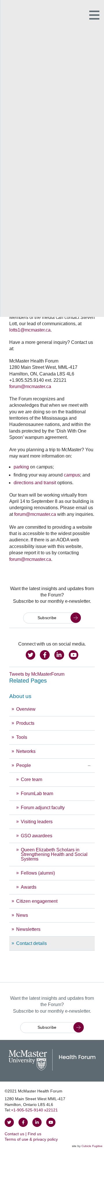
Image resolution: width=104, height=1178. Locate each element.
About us (20, 696)
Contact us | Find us (23, 1134)
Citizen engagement (36, 901)
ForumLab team (37, 793)
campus (72, 474)
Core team (31, 779)
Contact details (31, 943)
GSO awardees (36, 835)
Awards (28, 887)
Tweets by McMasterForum (36, 674)
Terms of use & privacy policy (31, 1139)
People (23, 765)
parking (21, 466)
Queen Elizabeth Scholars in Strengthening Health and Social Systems (54, 854)
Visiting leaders (37, 821)
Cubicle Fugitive (92, 1146)
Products (25, 723)
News (22, 915)
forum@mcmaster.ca (30, 386)
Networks (26, 751)
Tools (21, 737)
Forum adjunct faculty (43, 807)
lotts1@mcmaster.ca (30, 330)
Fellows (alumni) (38, 873)
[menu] (52, 820)
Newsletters (28, 929)
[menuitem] (52, 820)
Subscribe (47, 617)
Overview (26, 709)
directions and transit (35, 482)
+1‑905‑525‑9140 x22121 (34, 1110)
